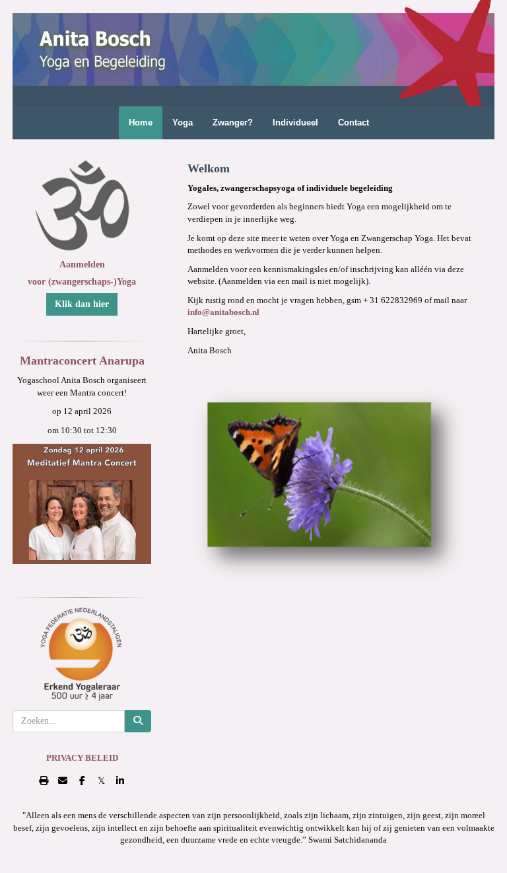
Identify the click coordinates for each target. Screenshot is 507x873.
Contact (353, 122)
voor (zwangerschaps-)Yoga (82, 282)
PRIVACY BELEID (82, 758)
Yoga (182, 122)
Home (140, 122)
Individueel (295, 122)
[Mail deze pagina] (63, 781)
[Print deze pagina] (43, 781)
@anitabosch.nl (223, 312)
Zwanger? (233, 122)
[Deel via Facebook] (82, 781)
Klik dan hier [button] (82, 304)
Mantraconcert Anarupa (82, 360)
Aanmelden (82, 264)
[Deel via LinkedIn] (120, 781)
